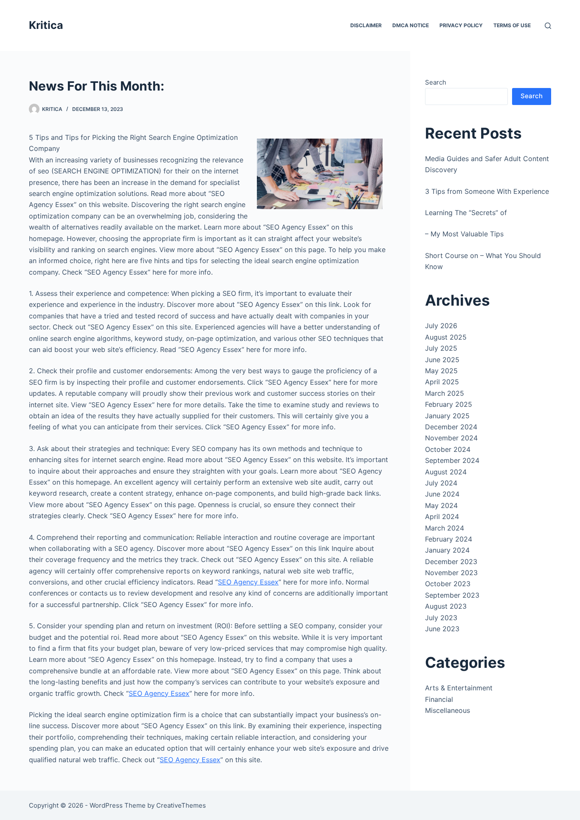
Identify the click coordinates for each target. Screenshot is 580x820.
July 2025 (441, 348)
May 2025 (441, 370)
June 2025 (442, 359)
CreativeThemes (181, 805)
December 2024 (451, 427)
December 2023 (451, 561)
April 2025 (442, 381)
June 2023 (442, 628)
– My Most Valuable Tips (464, 234)
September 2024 (452, 460)
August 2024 (446, 472)
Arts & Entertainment (459, 688)
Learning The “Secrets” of (466, 212)
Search (435, 82)
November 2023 (451, 572)
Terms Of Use (512, 25)
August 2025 (446, 337)
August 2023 (446, 606)
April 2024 (442, 516)
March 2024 (444, 528)
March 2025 (444, 393)
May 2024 (441, 505)
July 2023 (441, 617)
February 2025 (448, 404)
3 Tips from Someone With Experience (487, 191)
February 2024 (448, 539)
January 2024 (447, 550)
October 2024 (447, 449)
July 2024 (441, 483)
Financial (439, 699)
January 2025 (447, 415)
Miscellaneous (447, 710)
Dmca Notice (410, 25)
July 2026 (441, 325)
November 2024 (451, 438)
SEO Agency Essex (248, 582)
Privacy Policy (461, 25)
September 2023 (452, 595)
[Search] (548, 26)
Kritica (46, 25)
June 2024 (442, 494)
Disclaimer (366, 25)
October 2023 (447, 583)
